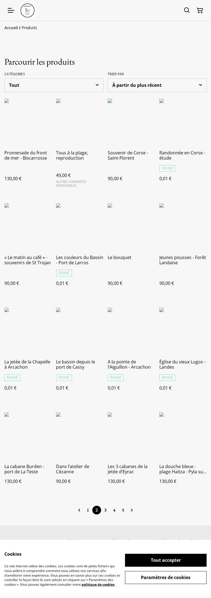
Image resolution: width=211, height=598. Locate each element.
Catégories (14, 74)
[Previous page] (79, 510)
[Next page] (131, 510)
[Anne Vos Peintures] (27, 10)
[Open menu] (11, 10)
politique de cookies (98, 584)
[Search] (186, 10)
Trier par (116, 74)
